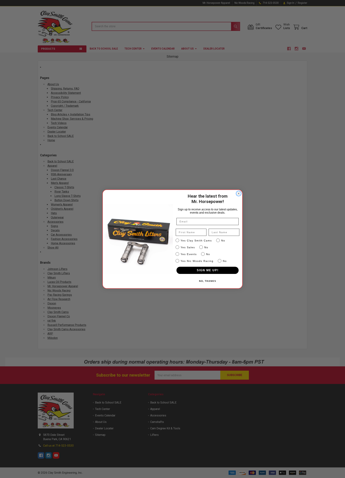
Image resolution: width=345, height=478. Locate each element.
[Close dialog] (238, 193)
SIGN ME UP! (207, 270)
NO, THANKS (207, 281)
